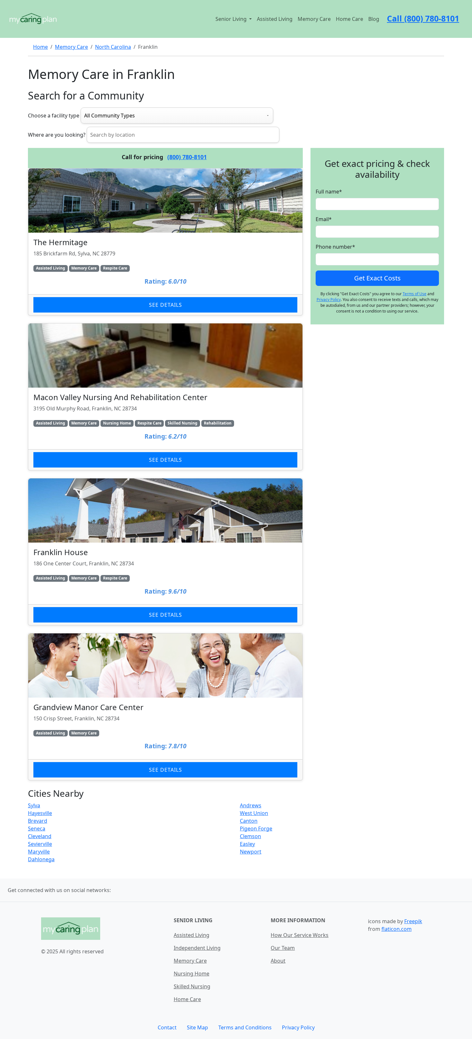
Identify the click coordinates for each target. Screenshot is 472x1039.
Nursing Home (191, 973)
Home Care (349, 18)
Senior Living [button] (231, 18)
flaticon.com (396, 928)
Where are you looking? (56, 134)
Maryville (39, 851)
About (278, 960)
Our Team (283, 947)
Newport (250, 851)
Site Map (197, 1027)
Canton (249, 820)
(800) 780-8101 (187, 157)
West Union (254, 813)
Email (324, 219)
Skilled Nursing (192, 986)
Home (40, 46)
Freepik (413, 921)
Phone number (335, 246)
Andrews (250, 805)
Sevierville (40, 843)
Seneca (36, 828)
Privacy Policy (329, 299)
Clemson (250, 836)
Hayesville (40, 813)
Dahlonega (41, 859)
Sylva (34, 805)
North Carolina (113, 46)
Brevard (37, 820)
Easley (247, 843)
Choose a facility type (53, 115)
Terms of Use (414, 293)
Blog (373, 18)
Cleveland (39, 836)
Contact (167, 1027)
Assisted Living (275, 18)
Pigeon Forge (256, 828)
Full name (329, 191)
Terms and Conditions (245, 1027)
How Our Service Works (299, 935)
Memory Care (314, 18)
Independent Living (197, 947)
